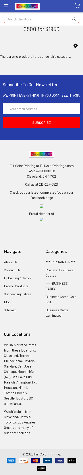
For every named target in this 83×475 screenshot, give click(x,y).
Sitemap (10, 310)
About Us (11, 262)
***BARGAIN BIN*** (60, 262)
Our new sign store (17, 294)
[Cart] (79, 6)
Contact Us (12, 270)
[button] (75, 46)
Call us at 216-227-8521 (41, 184)
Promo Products (16, 286)
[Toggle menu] (6, 6)
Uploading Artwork (18, 278)
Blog (7, 302)
